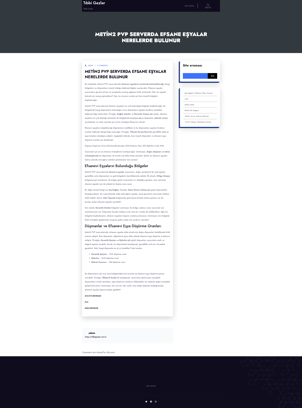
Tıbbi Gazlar (94, 3)
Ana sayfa (189, 6)
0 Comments (102, 65)
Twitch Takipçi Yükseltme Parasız (198, 122)
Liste (186, 99)
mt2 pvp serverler (93, 296)
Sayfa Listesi (189, 104)
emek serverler (91, 308)
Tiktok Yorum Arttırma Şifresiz (197, 116)
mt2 (86, 302)
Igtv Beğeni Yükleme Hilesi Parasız (199, 93)
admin (90, 65)
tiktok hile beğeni (192, 110)
